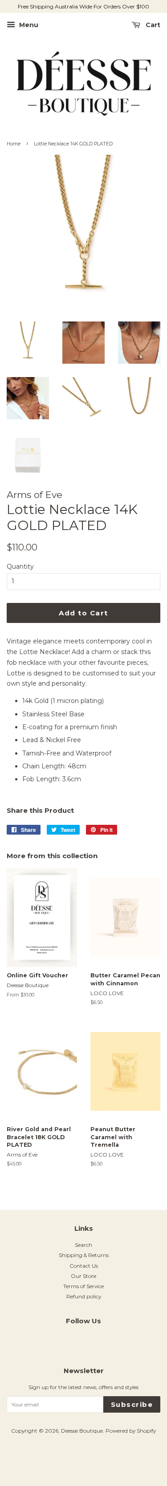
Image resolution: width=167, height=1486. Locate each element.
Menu (27, 25)
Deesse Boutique (82, 1430)
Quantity (20, 566)
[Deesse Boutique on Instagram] (84, 1340)
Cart (152, 25)
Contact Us (83, 1265)
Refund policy (83, 1296)
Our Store (83, 1276)
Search (83, 1244)
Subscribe (132, 1404)
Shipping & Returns (84, 1255)
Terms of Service (83, 1286)
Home (13, 144)
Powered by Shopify (131, 1430)
